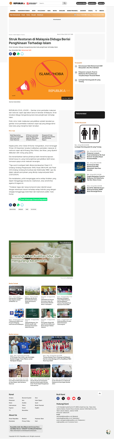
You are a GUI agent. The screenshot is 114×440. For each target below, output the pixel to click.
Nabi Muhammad (15, 15)
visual (90, 10)
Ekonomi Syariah (24, 10)
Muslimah (40, 15)
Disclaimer (12, 421)
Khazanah (12, 400)
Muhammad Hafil (26, 50)
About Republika (13, 418)
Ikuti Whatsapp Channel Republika (34, 199)
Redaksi (24, 418)
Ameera (11, 398)
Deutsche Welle (81, 3)
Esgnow (11, 408)
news (55, 10)
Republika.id (92, 3)
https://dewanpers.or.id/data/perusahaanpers (23, 430)
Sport (36, 403)
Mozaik (33, 15)
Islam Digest (17, 34)
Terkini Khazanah (80, 123)
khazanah (41, 10)
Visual (23, 408)
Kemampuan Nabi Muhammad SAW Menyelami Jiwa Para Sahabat (91, 67)
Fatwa (28, 15)
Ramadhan (25, 410)
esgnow (83, 10)
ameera (12, 10)
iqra (48, 10)
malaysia (20, 209)
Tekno (23, 405)
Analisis (24, 403)
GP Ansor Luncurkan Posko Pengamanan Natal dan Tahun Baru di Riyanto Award (32, 137)
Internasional (12, 405)
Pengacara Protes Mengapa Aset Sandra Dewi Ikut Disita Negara (48, 137)
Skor (36, 398)
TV (96, 10)
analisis (62, 10)
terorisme (33, 209)
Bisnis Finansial (72, 10)
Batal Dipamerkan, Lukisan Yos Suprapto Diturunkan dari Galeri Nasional (16, 137)
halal (27, 209)
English (37, 408)
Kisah (23, 15)
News (10, 403)
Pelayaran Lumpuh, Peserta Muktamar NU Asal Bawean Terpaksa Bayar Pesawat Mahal (89, 73)
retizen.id (101, 3)
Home (10, 34)
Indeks (101, 10)
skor (33, 10)
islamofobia (13, 209)
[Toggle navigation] (11, 3)
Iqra (23, 400)
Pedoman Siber (39, 418)
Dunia (22, 34)
